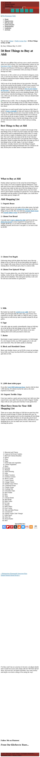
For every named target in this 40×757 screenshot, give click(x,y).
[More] (31, 527)
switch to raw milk (22, 312)
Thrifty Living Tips (20, 41)
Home (11, 41)
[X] (15, 527)
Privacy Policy (17, 755)
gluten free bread (6, 222)
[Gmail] (27, 527)
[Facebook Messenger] (23, 527)
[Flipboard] (8, 527)
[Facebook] (4, 527)
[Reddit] (19, 527)
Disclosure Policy (6, 66)
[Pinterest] (11, 527)
